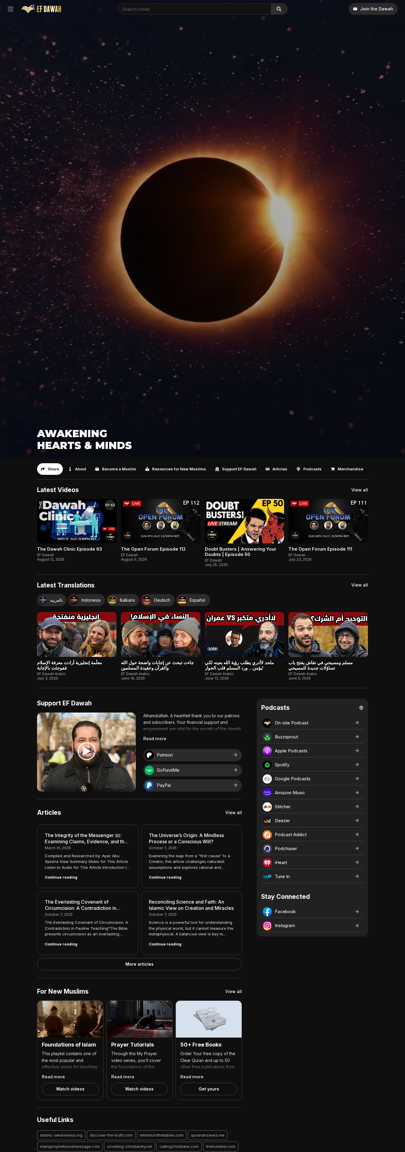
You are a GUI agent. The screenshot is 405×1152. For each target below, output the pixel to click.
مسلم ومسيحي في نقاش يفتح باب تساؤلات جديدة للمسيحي (320, 665)
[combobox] (193, 9)
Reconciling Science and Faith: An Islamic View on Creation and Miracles (191, 905)
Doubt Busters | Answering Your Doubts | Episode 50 (240, 551)
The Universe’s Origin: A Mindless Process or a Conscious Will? (186, 838)
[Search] (279, 9)
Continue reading (61, 877)
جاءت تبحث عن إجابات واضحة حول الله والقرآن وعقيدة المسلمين (157, 665)
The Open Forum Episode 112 (153, 549)
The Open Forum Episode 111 (320, 549)
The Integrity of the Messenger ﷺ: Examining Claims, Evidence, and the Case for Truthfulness (86, 841)
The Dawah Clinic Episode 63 (69, 549)
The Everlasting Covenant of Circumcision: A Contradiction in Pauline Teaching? (80, 908)
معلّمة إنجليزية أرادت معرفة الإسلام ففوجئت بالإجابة (69, 665)
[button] (50, 469)
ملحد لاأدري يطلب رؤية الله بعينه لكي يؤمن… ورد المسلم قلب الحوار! (239, 665)
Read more (154, 738)
